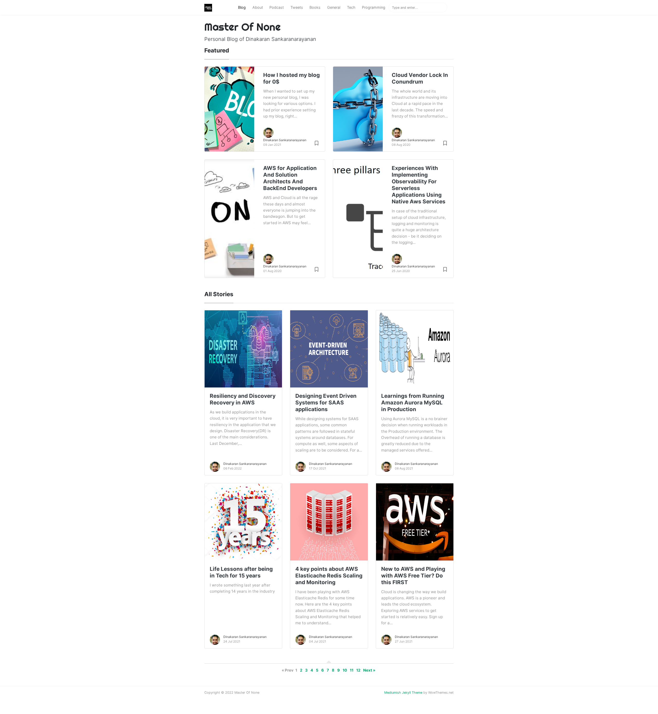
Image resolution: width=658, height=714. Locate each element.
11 (351, 670)
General (333, 7)
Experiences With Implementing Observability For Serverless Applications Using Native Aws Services (418, 185)
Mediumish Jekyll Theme (403, 692)
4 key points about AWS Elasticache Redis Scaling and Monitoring (328, 575)
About (257, 7)
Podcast (276, 7)
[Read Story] (316, 143)
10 (345, 670)
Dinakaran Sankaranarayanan (284, 140)
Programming (373, 7)
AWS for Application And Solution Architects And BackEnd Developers (290, 178)
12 (358, 670)
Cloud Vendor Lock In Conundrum (420, 78)
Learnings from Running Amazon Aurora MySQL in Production (412, 402)
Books (315, 7)
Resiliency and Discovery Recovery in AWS (243, 399)
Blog (242, 7)
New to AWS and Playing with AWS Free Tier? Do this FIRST (413, 575)
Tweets (296, 7)
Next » (369, 670)
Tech (351, 7)
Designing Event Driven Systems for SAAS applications (326, 402)
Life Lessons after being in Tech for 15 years (241, 572)
